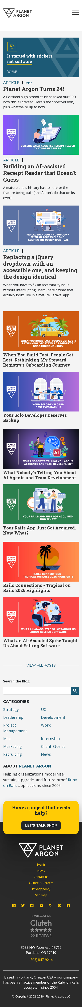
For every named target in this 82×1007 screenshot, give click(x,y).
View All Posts (41, 665)
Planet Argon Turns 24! (33, 88)
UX (43, 709)
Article (11, 82)
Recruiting (12, 754)
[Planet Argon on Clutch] (59, 905)
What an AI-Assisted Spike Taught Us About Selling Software (40, 643)
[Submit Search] (75, 691)
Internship (50, 738)
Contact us (41, 877)
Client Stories (53, 746)
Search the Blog (16, 681)
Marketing (12, 746)
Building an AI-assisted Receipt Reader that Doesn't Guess (39, 173)
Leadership (13, 717)
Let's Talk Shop (41, 825)
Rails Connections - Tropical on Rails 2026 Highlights (37, 587)
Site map (41, 895)
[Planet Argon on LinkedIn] (14, 905)
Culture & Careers (41, 883)
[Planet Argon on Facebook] (68, 905)
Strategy (11, 709)
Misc (28, 83)
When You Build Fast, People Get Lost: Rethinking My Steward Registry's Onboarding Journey (38, 360)
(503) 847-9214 (41, 959)
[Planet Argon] (17, 13)
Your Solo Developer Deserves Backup (35, 417)
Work (46, 725)
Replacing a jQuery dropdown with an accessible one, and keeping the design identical (40, 266)
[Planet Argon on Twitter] (23, 905)
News (46, 754)
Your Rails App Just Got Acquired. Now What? (39, 530)
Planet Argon (35, 766)
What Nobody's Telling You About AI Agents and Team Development (39, 475)
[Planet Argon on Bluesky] (32, 905)
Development (53, 717)
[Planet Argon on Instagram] (50, 905)
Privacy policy (41, 889)
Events (41, 864)
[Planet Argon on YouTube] (41, 905)
